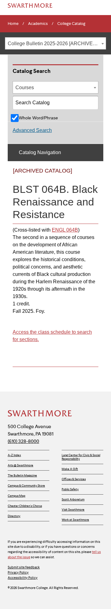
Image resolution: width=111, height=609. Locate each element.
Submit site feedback (24, 567)
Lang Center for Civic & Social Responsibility (81, 457)
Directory (14, 516)
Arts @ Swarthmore (20, 465)
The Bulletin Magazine (22, 475)
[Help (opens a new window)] (91, 176)
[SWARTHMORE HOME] (30, 5)
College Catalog (71, 23)
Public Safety (70, 489)
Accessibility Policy (23, 577)
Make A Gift (70, 469)
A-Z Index (14, 455)
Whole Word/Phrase (38, 117)
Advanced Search (32, 130)
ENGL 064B (65, 230)
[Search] (91, 105)
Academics (38, 23)
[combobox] (55, 43)
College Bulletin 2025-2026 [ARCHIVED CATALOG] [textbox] (57, 43)
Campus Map (16, 496)
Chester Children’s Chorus (25, 506)
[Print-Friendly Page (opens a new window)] (79, 176)
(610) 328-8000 (23, 441)
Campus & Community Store (26, 486)
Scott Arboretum (73, 499)
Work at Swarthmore (75, 520)
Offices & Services (74, 479)
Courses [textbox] (24, 87)
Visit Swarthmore (73, 509)
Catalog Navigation (40, 152)
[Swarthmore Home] (40, 414)
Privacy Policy (18, 572)
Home (13, 23)
